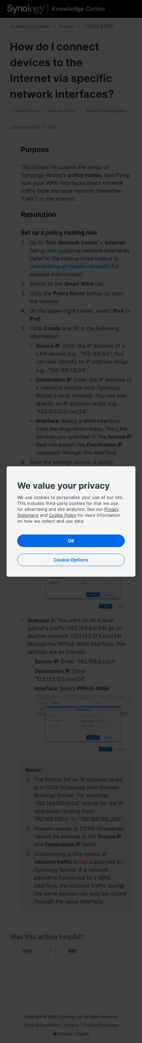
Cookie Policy (62, 515)
